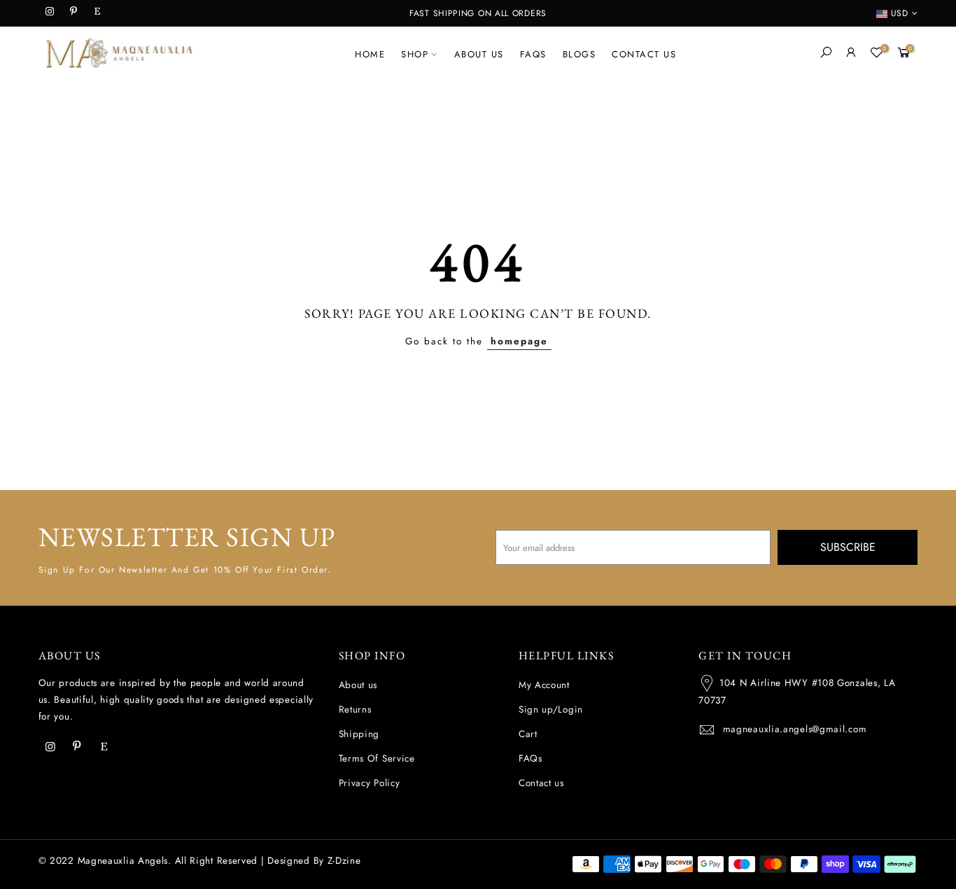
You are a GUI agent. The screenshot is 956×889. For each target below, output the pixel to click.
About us (358, 685)
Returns (355, 709)
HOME (370, 54)
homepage (519, 341)
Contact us (541, 783)
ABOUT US (479, 54)
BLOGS (579, 54)
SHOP (414, 54)
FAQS (533, 54)
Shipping (359, 734)
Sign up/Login (551, 709)
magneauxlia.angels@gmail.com (795, 729)
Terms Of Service (377, 758)
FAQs (530, 758)
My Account (544, 685)
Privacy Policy (369, 783)
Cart (528, 734)
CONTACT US (644, 54)
